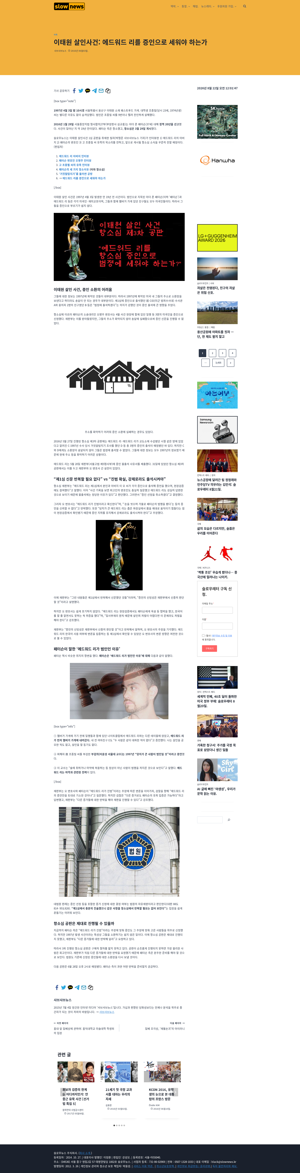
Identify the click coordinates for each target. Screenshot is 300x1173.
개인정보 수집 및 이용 (222, 635)
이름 (204, 619)
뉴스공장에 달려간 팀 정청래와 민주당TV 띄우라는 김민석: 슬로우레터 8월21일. (217, 484)
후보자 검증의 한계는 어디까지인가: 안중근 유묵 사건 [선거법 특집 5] (75, 1096)
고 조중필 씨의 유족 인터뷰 (74, 165)
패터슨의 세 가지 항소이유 (74, 169)
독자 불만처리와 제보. (224, 1166)
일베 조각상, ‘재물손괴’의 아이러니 (165, 1026)
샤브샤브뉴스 (60, 50)
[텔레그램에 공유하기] (94, 91)
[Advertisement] (217, 198)
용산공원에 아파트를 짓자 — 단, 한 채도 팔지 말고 (215, 334)
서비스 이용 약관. (143, 1166)
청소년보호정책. (165, 1166)
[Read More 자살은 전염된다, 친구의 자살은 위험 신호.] (217, 268)
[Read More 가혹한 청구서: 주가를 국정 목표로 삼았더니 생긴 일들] (217, 726)
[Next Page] (230, 363)
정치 (213, 475)
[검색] (229, 819)
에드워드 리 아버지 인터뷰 (74, 156)
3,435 (218, 362)
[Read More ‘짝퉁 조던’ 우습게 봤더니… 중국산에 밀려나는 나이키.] (217, 553)
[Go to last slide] (63, 1092)
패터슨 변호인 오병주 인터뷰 (75, 160)
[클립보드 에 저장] (108, 91)
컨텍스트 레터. (203, 475)
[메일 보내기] (101, 91)
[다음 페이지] (175, 1092)
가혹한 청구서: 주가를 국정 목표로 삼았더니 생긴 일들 (216, 747)
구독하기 (209, 648)
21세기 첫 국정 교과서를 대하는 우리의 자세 (119, 1094)
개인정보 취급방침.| (188, 1166)
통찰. (207, 327)
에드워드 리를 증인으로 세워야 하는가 (84, 178)
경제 (199, 740)
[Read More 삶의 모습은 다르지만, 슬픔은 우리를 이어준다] (217, 509)
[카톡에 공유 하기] (88, 91)
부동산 (200, 327)
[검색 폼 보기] (244, 6)
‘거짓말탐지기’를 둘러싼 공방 (75, 174)
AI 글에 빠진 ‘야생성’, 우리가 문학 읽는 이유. (216, 791)
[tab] (114, 1125)
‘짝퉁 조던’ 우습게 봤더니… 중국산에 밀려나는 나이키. (217, 574)
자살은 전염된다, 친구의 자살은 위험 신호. (216, 290)
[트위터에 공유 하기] (81, 91)
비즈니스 (206, 567)
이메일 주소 (208, 603)
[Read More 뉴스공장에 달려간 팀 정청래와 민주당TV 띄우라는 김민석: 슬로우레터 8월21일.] (217, 460)
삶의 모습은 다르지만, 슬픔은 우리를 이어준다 (216, 530)
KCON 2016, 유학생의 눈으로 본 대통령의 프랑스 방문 (161, 1094)
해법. (196, 6)
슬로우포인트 (202, 283)
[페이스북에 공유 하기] (74, 91)
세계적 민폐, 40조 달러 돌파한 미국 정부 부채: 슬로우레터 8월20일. (217, 701)
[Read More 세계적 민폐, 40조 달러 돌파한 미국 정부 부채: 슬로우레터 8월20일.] (217, 677)
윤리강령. (205, 1166)
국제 (199, 523)
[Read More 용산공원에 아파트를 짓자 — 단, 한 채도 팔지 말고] (217, 312)
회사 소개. (85, 1153)
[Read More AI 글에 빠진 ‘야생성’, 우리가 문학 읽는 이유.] (217, 769)
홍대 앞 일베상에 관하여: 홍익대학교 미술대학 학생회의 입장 (84, 1028)
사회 (55, 34)
